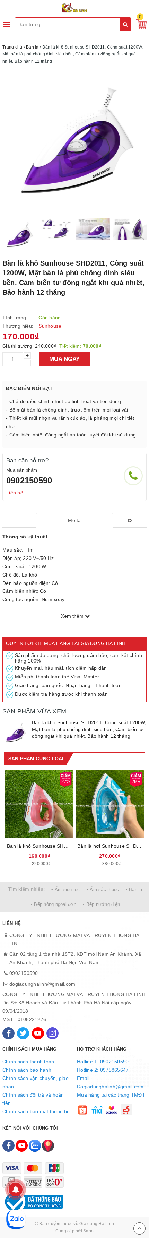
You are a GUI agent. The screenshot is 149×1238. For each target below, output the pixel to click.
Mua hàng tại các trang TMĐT (111, 1095)
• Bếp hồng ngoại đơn (53, 904)
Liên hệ (14, 492)
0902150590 (29, 480)
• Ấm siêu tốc (65, 889)
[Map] (48, 1146)
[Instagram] (52, 1033)
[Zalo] (35, 1146)
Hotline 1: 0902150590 (103, 1061)
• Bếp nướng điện (101, 904)
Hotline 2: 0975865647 (103, 1070)
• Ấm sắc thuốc (103, 889)
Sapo (88, 1231)
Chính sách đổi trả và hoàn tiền (33, 1099)
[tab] (75, 520)
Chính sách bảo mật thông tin (36, 1111)
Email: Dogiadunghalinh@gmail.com (110, 1082)
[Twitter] (23, 1033)
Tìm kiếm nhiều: (26, 889)
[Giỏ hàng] (140, 24)
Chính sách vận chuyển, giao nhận (35, 1082)
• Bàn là (134, 889)
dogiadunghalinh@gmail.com (42, 984)
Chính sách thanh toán (28, 1061)
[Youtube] (38, 1033)
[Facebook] (8, 1033)
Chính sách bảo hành (26, 1070)
